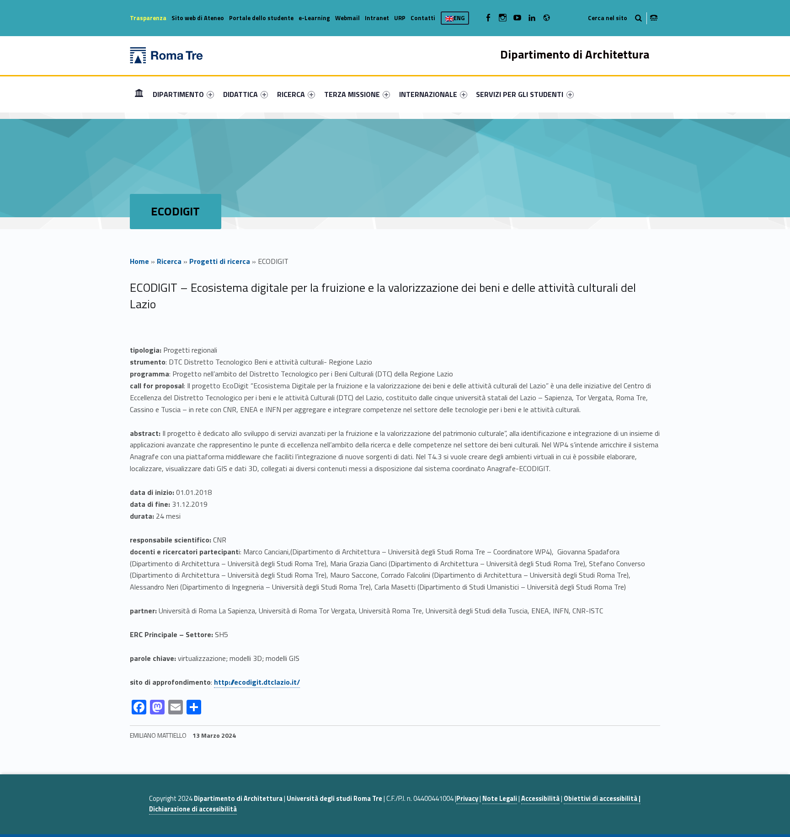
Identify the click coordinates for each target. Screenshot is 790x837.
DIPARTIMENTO (178, 94)
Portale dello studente (261, 17)
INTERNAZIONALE (428, 94)
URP (400, 17)
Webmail (347, 17)
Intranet (377, 17)
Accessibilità (540, 799)
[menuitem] (139, 94)
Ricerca (169, 261)
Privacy (467, 799)
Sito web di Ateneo (197, 17)
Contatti (423, 17)
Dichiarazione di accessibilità (193, 809)
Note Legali (499, 799)
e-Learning (314, 17)
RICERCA (291, 94)
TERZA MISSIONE (352, 94)
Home (139, 94)
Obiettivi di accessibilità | (602, 799)
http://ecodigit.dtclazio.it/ (257, 681)
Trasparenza (148, 17)
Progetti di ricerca (219, 261)
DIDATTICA (240, 94)
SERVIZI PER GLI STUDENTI (519, 94)
